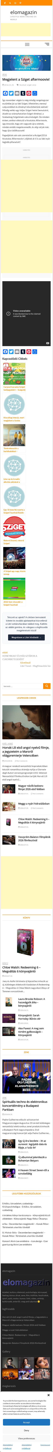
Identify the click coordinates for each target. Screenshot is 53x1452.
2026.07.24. (24, 827)
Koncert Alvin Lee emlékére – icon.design (22, 1241)
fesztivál (23, 85)
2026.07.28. (24, 808)
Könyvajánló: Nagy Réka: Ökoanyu (30, 1218)
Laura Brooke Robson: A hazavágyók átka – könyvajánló (31, 1002)
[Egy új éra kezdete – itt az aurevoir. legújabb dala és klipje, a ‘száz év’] (8, 1143)
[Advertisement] (26, 186)
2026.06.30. (8, 1114)
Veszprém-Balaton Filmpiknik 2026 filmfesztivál (34, 838)
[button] (48, 1395)
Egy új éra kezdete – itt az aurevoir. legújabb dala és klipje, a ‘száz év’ (32, 1144)
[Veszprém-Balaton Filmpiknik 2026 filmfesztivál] (8, 840)
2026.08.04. (8, 761)
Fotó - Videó (7, 743)
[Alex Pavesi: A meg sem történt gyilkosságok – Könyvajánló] (8, 1031)
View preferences (26, 1438)
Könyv (5, 963)
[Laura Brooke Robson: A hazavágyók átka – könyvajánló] (8, 1002)
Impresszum (45, 1445)
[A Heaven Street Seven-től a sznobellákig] (8, 1173)
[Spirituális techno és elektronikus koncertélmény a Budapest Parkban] (26, 1077)
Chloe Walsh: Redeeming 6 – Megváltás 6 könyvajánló (33, 821)
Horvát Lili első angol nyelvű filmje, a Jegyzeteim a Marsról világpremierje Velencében (25, 751)
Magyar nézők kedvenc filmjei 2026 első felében (31, 787)
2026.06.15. (24, 1010)
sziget (29, 85)
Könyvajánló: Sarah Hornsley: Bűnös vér (29, 1017)
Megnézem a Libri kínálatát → (26, 637)
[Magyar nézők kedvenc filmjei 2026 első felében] (8, 788)
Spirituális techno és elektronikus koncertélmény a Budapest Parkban (24, 1106)
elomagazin (23, 12)
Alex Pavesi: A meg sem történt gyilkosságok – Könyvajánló (31, 1032)
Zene (4, 74)
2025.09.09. (24, 1023)
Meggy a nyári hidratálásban (34, 803)
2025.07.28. (24, 1040)
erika (4, 1224)
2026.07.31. (24, 794)
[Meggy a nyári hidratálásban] (8, 806)
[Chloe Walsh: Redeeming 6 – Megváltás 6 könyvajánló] (8, 822)
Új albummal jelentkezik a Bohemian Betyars (32, 1159)
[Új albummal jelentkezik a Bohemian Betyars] (8, 1160)
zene (34, 85)
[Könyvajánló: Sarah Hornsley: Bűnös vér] (8, 1018)
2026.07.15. (24, 845)
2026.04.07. (24, 1178)
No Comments (22, 761)
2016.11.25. (9, 85)
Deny (26, 1430)
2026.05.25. (24, 1152)
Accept (26, 1422)
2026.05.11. (24, 1165)
